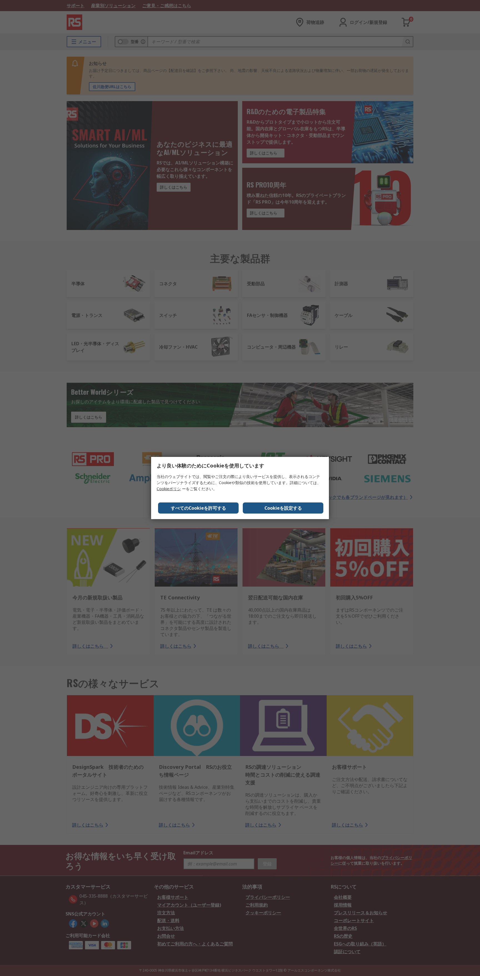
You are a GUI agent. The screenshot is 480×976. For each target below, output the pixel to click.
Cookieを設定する (283, 508)
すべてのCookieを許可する (198, 508)
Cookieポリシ (169, 488)
